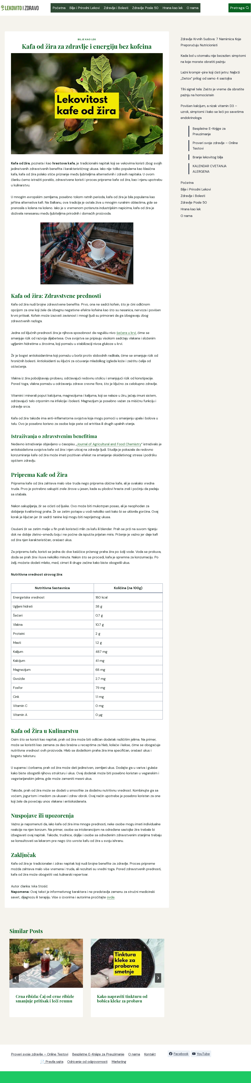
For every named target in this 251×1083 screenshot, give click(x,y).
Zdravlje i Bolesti (116, 8)
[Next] (158, 978)
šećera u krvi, (126, 333)
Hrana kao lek (173, 8)
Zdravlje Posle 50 (145, 8)
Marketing (119, 1061)
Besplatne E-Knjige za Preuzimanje (98, 1054)
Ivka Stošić (39, 886)
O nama (192, 8)
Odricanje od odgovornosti (87, 1061)
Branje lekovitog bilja (208, 157)
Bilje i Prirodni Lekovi (84, 8)
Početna (59, 8)
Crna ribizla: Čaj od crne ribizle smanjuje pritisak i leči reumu (45, 998)
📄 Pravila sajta (51, 1061)
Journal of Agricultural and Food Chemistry (109, 444)
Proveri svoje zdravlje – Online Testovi (39, 1054)
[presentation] (46, 963)
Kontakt (150, 1054)
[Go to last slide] (16, 978)
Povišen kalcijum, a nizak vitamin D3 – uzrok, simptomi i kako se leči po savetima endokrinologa (212, 112)
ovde (111, 897)
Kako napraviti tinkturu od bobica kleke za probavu (122, 998)
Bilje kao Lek (87, 39)
